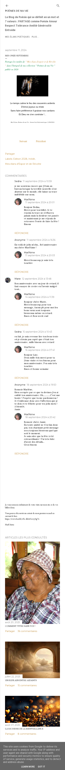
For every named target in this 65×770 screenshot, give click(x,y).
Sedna (18, 181)
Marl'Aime (29, 199)
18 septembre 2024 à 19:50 (41, 384)
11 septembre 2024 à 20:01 (40, 202)
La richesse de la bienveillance (24, 728)
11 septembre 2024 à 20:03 (40, 255)
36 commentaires (27, 631)
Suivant (27, 141)
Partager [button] (10, 153)
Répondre (22, 233)
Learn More (28, 766)
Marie (18, 278)
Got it (41, 766)
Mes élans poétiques (17, 36)
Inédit (31, 158)
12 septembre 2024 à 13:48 (36, 278)
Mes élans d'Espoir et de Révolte (23, 163)
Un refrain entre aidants (21, 680)
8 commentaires (27, 733)
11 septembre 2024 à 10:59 (37, 181)
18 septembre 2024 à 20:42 (40, 417)
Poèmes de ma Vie (16, 10)
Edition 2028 (20, 158)
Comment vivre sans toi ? (20, 626)
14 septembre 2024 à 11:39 (39, 297)
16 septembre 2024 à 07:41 (40, 350)
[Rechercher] (58, 5)
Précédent (41, 141)
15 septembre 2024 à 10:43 (37, 331)
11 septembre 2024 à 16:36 (41, 240)
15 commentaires (27, 685)
